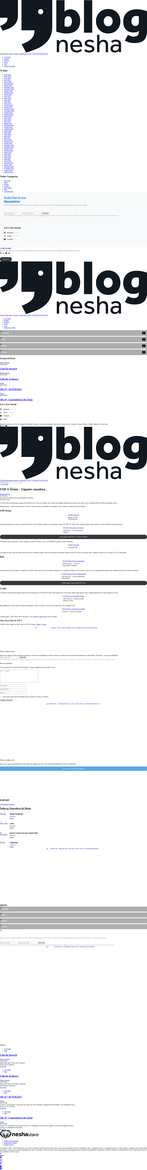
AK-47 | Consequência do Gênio (16, 399)
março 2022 (8, 161)
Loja (5, 64)
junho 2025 (7, 98)
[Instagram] (1, 253)
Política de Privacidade (11, 1141)
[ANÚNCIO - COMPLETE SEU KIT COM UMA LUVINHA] (73, 947)
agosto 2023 (8, 131)
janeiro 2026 (8, 85)
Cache (12, 823)
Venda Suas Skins (9, 66)
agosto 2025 (8, 94)
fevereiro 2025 (8, 105)
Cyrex (33, 624)
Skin (5, 190)
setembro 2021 (8, 172)
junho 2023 (7, 134)
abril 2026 (7, 80)
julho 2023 (7, 132)
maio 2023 (7, 136)
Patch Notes (8, 188)
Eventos (6, 61)
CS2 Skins (7, 57)
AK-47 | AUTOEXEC (11, 389)
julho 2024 (7, 118)
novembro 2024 (9, 111)
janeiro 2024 (8, 123)
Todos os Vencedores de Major (15, 808)
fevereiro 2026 (8, 84)
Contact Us (5, 259)
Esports (6, 59)
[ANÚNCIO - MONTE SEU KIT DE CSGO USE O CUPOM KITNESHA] (73, 849)
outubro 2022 (8, 149)
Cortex (44, 624)
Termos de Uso (9, 1145)
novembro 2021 (9, 168)
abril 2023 (7, 138)
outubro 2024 (8, 112)
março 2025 (8, 103)
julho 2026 (7, 75)
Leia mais (3, 1066)
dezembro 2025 (9, 87)
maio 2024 (7, 122)
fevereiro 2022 (8, 163)
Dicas (6, 62)
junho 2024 (7, 120)
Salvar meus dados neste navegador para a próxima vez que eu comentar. (25, 697)
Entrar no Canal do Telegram (73, 769)
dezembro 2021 (9, 167)
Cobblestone (14, 842)
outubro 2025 (8, 91)
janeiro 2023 (8, 143)
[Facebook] (6, 253)
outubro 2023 (8, 127)
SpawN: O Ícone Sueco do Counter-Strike (24, 833)
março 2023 (8, 140)
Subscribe (45, 213)
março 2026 (8, 82)
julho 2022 (7, 154)
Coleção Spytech (8, 368)
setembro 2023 (8, 129)
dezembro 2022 (9, 145)
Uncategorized (8, 191)
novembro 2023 (9, 125)
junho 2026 (7, 76)
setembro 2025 (8, 93)
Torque (38, 624)
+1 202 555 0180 (5, 248)
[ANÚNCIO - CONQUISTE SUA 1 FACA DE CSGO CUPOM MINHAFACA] (73, 704)
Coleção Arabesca (9, 379)
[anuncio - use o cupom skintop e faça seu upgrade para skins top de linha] (73, 628)
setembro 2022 (8, 150)
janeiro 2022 (8, 165)
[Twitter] (3, 253)
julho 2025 (7, 96)
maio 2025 (7, 100)
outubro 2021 (8, 170)
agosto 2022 (8, 152)
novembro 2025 (9, 89)
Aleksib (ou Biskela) (16, 814)
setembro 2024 (8, 114)
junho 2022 (7, 156)
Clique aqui (42, 616)
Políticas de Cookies (10, 1143)
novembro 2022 (9, 147)
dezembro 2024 (9, 109)
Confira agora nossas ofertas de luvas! (74, 583)
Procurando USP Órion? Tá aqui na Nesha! (73, 537)
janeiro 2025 (8, 107)
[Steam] (9, 253)
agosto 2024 (8, 116)
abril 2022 (7, 159)
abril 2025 (7, 102)
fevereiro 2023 (8, 141)
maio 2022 (7, 158)
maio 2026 (7, 78)
